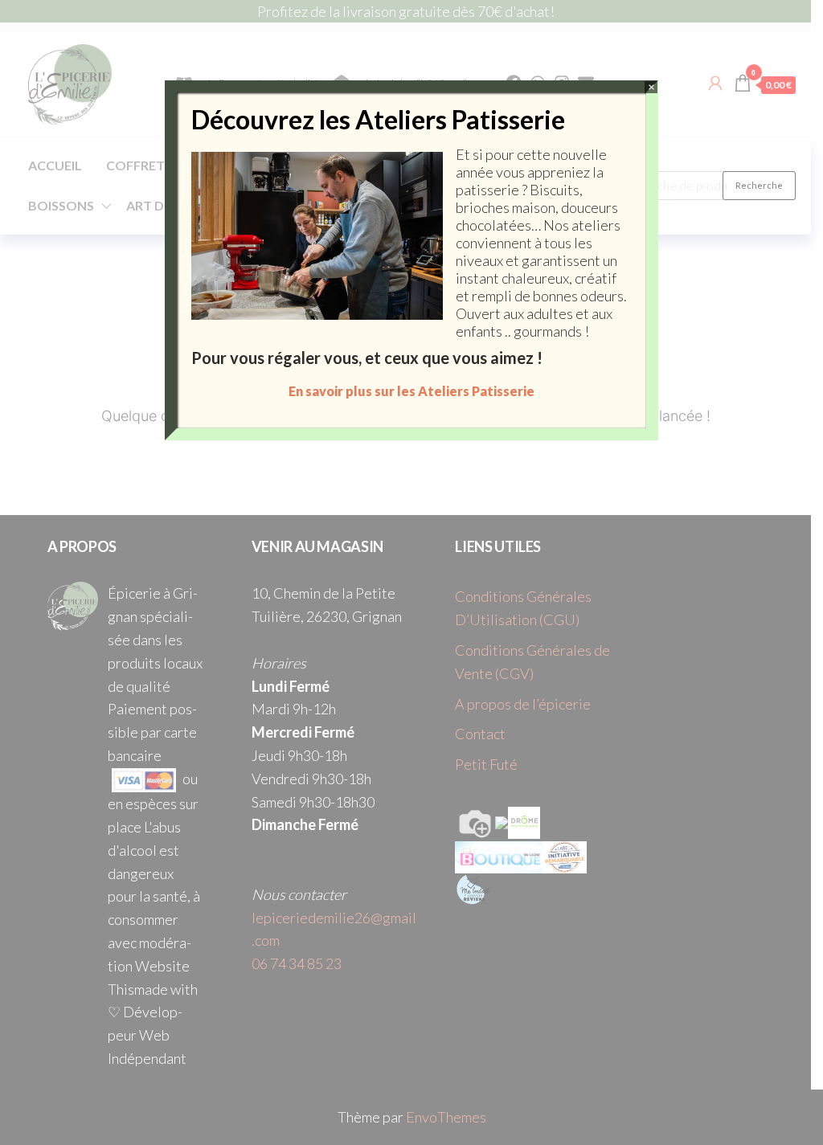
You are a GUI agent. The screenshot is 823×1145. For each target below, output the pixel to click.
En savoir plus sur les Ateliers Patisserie (411, 391)
